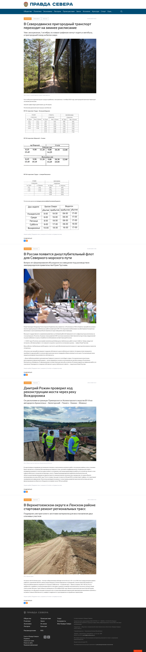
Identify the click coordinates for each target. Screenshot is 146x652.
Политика (37, 11)
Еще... (110, 11)
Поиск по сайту (28, 643)
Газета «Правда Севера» (31, 636)
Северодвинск (36, 18)
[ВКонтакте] (25, 241)
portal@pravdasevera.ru (89, 635)
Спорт (103, 11)
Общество (28, 11)
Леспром (57, 11)
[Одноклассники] (27, 241)
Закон (78, 11)
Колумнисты (61, 621)
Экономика (47, 11)
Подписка (27, 638)
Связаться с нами (29, 640)
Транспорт (45, 18)
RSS (41, 630)
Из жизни (86, 11)
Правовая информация (31, 645)
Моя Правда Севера (64, 624)
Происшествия (69, 11)
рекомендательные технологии (104, 644)
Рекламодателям (30, 630)
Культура (95, 11)
